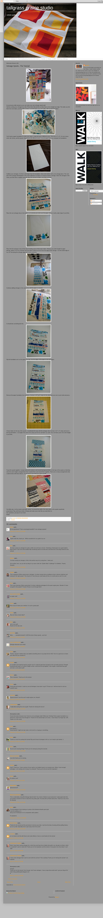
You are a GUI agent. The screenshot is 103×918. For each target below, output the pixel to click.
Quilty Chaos (13, 823)
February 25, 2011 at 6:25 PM (17, 828)
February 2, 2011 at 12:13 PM (17, 617)
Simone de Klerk (14, 756)
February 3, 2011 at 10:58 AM (17, 751)
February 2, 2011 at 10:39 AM (17, 567)
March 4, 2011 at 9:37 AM (16, 838)
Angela (12, 572)
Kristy (11, 527)
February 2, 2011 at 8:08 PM (17, 670)
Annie (11, 684)
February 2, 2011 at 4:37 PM (17, 657)
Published (13, 59)
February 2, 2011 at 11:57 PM (17, 732)
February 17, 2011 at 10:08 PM (18, 818)
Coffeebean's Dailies (15, 843)
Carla (11, 651)
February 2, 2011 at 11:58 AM (17, 607)
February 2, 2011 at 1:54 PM (17, 637)
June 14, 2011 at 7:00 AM (16, 861)
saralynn (12, 833)
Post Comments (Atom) (19, 884)
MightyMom (13, 785)
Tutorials (43, 59)
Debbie (12, 558)
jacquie (87, 65)
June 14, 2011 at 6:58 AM (16, 850)
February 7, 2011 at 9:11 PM (17, 780)
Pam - (11, 746)
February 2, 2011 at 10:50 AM (17, 589)
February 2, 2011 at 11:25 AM (17, 598)
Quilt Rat (12, 633)
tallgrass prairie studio (29, 7)
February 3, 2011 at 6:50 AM (17, 741)
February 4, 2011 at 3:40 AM (17, 760)
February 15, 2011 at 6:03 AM (17, 802)
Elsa (11, 545)
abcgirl (12, 662)
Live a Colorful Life (15, 642)
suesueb (12, 695)
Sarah (11, 776)
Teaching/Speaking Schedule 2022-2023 (28, 59)
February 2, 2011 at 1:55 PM (17, 646)
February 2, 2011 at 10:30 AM (17, 540)
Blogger (57, 897)
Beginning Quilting (15, 794)
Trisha (11, 603)
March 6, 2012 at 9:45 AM (16, 875)
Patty (11, 737)
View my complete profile (82, 79)
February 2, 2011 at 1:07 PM (17, 628)
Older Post (67, 882)
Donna (12, 675)
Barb (11, 622)
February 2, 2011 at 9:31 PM (17, 679)
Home (6, 59)
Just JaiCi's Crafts (15, 594)
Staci (11, 583)
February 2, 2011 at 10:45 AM (17, 578)
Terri (11, 536)
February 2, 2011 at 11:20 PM (17, 708)
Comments (95, 203)
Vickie (11, 612)
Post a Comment (12, 878)
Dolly (11, 807)
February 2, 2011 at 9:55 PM (17, 699)
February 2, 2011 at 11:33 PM (17, 721)
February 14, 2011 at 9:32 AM (17, 789)
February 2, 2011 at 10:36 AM (17, 553)
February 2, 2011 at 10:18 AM (17, 531)
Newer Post (10, 882)
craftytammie (13, 704)
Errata (49, 59)
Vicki (11, 726)
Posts (93, 200)
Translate (95, 194)
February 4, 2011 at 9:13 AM (17, 771)
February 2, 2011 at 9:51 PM (17, 690)
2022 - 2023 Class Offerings (60, 59)
